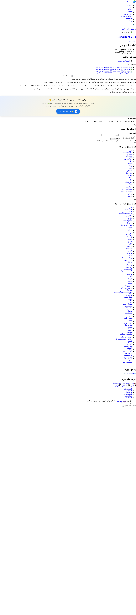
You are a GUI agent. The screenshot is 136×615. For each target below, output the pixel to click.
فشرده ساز (128, 306)
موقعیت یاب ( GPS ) (126, 334)
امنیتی (130, 227)
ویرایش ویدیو (128, 356)
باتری (130, 232)
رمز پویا (130, 278)
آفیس (130, 207)
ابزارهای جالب (128, 220)
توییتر (117, 385)
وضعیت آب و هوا (127, 351)
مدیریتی (129, 185)
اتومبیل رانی (128, 154)
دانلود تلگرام (128, 390)
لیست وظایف (128, 318)
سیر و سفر (129, 285)
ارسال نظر (114, 138)
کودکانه (130, 180)
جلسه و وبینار (128, 260)
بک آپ (130, 237)
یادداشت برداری (127, 362)
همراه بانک (129, 12)
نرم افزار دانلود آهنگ (126, 337)
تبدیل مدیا (129, 251)
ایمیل (130, 228)
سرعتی (130, 170)
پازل (131, 161)
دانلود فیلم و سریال (126, 271)
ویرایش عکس (128, 355)
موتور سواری (128, 187)
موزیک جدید (128, 396)
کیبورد (130, 314)
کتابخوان (129, 311)
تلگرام (132, 385)
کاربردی (129, 309)
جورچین (129, 164)
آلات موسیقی (128, 209)
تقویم (130, 255)
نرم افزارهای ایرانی (126, 16)
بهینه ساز (129, 241)
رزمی (130, 168)
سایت (124, 401)
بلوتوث (130, 239)
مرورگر (130, 328)
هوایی (130, 193)
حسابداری (129, 264)
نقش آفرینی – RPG (126, 189)
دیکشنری (129, 274)
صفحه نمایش (128, 293)
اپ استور (129, 221)
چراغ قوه (129, 262)
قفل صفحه (129, 307)
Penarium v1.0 (126, 36)
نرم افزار (129, 9)
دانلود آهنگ (129, 397)
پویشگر (130, 250)
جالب (130, 258)
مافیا (130, 184)
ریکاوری (129, 279)
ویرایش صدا (128, 353)
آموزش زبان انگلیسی (125, 213)
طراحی (130, 299)
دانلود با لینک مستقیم (124, 61)
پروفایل (130, 242)
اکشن (123, 29)
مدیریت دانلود (128, 323)
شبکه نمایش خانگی (126, 288)
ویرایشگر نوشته (127, 358)
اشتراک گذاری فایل (126, 225)
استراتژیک (129, 156)
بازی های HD (128, 159)
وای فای (129, 348)
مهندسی (129, 332)
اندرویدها (129, 1)
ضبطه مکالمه (128, 297)
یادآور (130, 360)
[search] (134, 25)
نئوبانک (130, 335)
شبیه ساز (129, 171)
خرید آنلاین (129, 265)
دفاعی (130, 166)
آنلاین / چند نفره (127, 152)
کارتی (130, 178)
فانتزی (130, 175)
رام (131, 276)
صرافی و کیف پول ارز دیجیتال (123, 292)
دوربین (130, 272)
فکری (130, 177)
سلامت (130, 283)
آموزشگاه (129, 18)
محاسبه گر (129, 321)
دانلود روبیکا (128, 392)
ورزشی (130, 196)
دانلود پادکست (128, 269)
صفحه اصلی (128, 5)
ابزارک (130, 218)
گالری (130, 316)
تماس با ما (129, 19)
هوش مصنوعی (127, 14)
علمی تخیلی (128, 173)
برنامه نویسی (128, 235)
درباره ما (129, 21)
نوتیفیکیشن (128, 342)
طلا (131, 300)
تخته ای (130, 163)
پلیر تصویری (128, 246)
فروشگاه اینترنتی (127, 304)
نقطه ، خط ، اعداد (126, 191)
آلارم (130, 211)
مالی (130, 320)
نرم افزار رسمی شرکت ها (124, 339)
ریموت (130, 281)
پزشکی (130, 244)
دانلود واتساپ (128, 394)
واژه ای (130, 194)
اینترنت (130, 230)
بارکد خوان (129, 234)
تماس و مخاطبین (127, 257)
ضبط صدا (129, 295)
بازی (131, 7)
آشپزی (130, 150)
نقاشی (130, 341)
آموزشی (129, 214)
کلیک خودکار (128, 313)
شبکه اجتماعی (127, 286)
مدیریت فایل (128, 325)
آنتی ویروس (128, 216)
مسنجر (130, 11)
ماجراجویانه (128, 182)
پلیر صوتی (129, 248)
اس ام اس (129, 223)
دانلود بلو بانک (128, 389)
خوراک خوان (128, 267)
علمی (130, 302)
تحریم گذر (129, 253)
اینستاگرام (124, 385)
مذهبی (130, 327)
